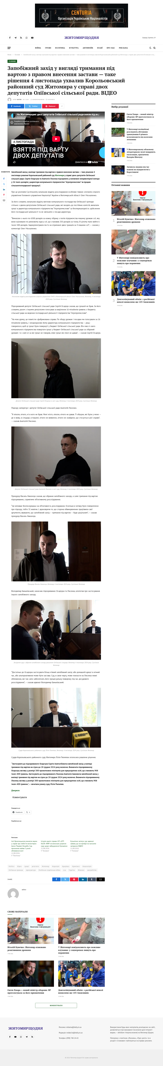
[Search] (154, 48)
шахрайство (92, 870)
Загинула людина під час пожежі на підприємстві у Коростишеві (138, 169)
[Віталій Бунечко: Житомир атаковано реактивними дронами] (31, 931)
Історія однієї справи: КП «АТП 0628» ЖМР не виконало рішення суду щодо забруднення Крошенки (54, 843)
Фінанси (81, 870)
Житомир (45, 866)
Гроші (48, 48)
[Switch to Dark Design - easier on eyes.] (150, 48)
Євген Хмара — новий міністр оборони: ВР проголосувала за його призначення (29, 991)
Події (100, 48)
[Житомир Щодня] (81, 37)
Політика (60, 48)
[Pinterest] (4, 194)
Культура (74, 48)
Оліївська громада (16, 870)
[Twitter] (4, 184)
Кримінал (76, 866)
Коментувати (56, 1005)
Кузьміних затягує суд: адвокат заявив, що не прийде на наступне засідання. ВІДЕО (83, 843)
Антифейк (88, 48)
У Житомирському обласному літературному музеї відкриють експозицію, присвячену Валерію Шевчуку (141, 153)
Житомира (60, 175)
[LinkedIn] (4, 189)
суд (64, 870)
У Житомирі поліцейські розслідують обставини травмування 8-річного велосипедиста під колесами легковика (139, 134)
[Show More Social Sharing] (61, 106)
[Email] (4, 200)
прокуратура (31, 870)
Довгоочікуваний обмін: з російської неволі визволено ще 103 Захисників (80, 991)
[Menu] (9, 48)
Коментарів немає (38, 99)
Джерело (15, 790)
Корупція (55, 866)
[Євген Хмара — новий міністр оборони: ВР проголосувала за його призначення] (31, 974)
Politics (11, 866)
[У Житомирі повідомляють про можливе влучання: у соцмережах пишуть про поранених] (81, 931)
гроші (26, 866)
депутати (35, 866)
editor (19, 99)
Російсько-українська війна (49, 870)
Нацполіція (87, 866)
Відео (19, 866)
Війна (38, 48)
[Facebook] (4, 178)
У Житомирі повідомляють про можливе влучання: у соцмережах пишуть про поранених (79, 950)
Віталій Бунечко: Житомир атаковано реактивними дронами (27, 948)
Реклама (123, 48)
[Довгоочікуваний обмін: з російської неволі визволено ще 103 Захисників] (81, 974)
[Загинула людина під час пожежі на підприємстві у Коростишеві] (118, 170)
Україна (72, 870)
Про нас (111, 48)
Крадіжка (65, 866)
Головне (12, 61)
